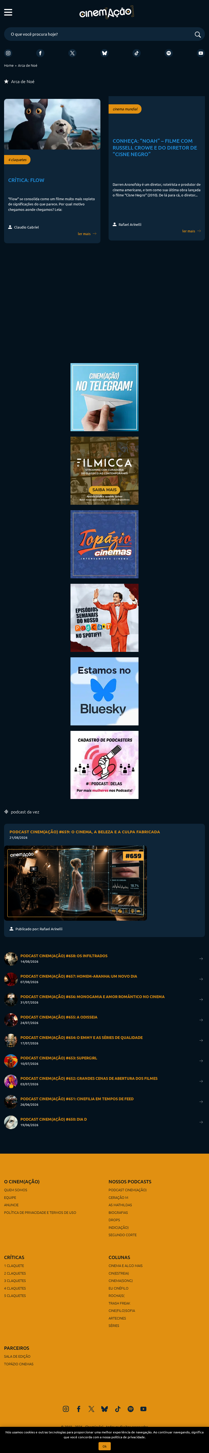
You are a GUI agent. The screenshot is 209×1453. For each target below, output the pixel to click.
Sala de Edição (17, 1356)
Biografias (118, 1212)
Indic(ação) (119, 1227)
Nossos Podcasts (130, 1181)
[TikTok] (137, 53)
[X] (72, 53)
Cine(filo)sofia (122, 1310)
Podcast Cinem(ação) (128, 1189)
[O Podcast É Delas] (104, 764)
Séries (114, 1325)
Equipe (10, 1197)
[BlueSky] (104, 53)
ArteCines (117, 1318)
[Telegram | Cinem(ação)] (104, 396)
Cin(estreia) (119, 1273)
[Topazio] (104, 543)
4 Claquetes (15, 1288)
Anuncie (11, 1204)
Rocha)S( (116, 1295)
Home (9, 65)
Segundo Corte (123, 1234)
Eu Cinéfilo (118, 1288)
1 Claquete (14, 1265)
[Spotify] (169, 53)
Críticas (14, 1257)
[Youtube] (201, 53)
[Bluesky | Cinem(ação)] (104, 690)
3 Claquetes (15, 1280)
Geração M (118, 1197)
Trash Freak (119, 1303)
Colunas (119, 1257)
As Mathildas (120, 1204)
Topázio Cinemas (18, 1363)
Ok (105, 1446)
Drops (114, 1219)
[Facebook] (40, 53)
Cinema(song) (121, 1280)
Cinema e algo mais (126, 1265)
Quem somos (15, 1189)
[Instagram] (8, 53)
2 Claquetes (15, 1273)
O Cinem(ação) (22, 1181)
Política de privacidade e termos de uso (40, 1212)
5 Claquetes (15, 1295)
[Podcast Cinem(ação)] (104, 617)
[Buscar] (198, 35)
